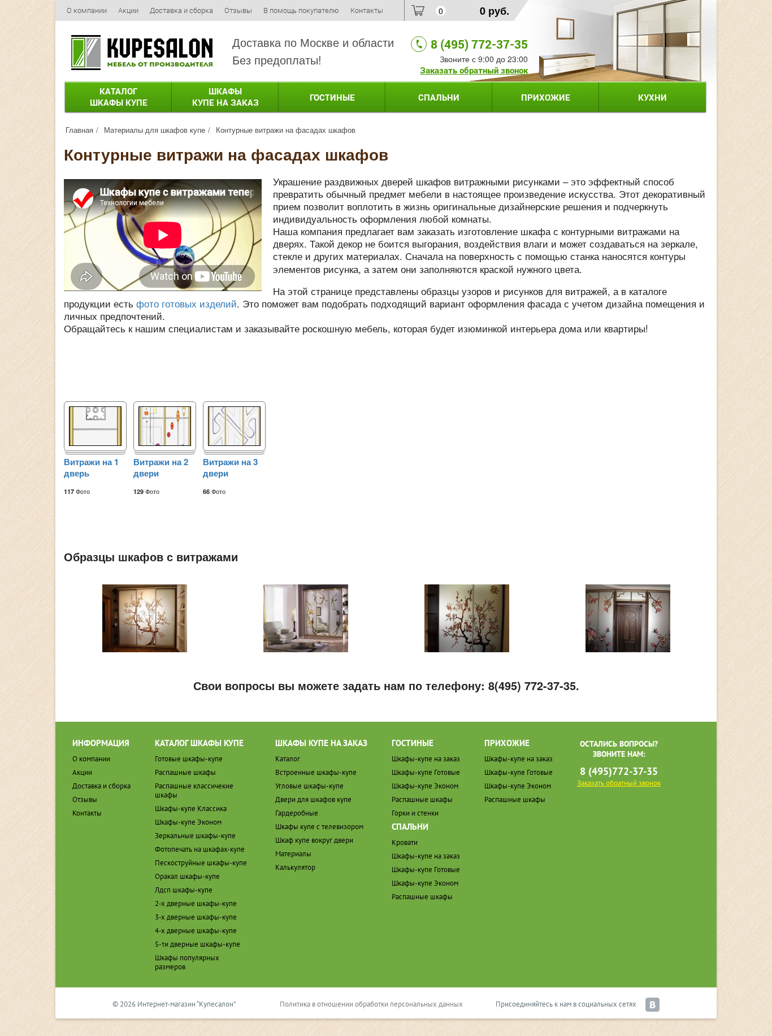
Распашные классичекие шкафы (194, 790)
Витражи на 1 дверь (91, 468)
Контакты (366, 10)
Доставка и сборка (181, 10)
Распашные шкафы (185, 772)
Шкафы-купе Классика (191, 808)
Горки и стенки (415, 813)
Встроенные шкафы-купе (316, 772)
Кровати (405, 842)
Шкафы (225, 96)
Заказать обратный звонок (474, 70)
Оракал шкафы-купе (187, 876)
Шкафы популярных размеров (187, 962)
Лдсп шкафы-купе (183, 890)
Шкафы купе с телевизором (319, 826)
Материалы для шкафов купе (154, 129)
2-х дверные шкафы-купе (196, 903)
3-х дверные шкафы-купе (196, 917)
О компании (87, 10)
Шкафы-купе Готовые (426, 772)
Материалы (293, 854)
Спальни (438, 97)
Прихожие (545, 97)
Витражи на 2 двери (160, 468)
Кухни (652, 97)
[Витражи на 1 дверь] (95, 425)
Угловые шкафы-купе (309, 786)
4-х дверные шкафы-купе (196, 930)
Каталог (119, 96)
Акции (128, 10)
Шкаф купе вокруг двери (314, 840)
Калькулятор (295, 867)
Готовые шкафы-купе (189, 759)
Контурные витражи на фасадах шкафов (285, 129)
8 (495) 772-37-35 (479, 44)
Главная (79, 129)
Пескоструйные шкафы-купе (201, 863)
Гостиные (332, 97)
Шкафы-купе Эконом (188, 822)
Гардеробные (296, 813)
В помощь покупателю (301, 10)
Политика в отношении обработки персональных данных (371, 1004)
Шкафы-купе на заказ (426, 759)
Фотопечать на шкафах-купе (200, 849)
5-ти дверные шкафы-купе (197, 944)
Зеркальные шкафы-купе (195, 835)
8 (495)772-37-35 (619, 771)
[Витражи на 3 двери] (234, 425)
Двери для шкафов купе (313, 799)
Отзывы (238, 10)
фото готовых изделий (186, 303)
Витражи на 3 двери (230, 468)
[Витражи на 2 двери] (164, 425)
